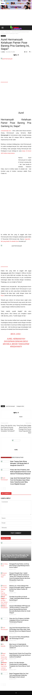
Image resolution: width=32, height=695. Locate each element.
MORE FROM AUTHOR (17, 457)
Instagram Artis (20, 406)
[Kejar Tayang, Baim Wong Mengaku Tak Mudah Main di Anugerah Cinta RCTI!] (5, 463)
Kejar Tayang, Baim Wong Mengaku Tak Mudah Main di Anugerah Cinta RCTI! (19, 463)
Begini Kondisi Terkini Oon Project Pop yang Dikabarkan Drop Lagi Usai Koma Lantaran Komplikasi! (20, 655)
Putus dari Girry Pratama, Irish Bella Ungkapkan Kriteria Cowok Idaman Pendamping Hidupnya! (20, 472)
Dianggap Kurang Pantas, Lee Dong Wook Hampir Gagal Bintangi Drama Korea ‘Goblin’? (19, 565)
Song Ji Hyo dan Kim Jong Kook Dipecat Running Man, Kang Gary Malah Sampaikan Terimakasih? (8, 428)
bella (3, 51)
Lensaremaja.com (6, 130)
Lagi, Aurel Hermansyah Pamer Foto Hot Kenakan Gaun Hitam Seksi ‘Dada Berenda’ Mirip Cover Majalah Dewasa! (20, 629)
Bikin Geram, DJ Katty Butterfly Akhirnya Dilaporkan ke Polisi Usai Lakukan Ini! (18, 646)
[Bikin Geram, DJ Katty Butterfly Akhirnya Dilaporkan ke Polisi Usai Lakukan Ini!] (4, 646)
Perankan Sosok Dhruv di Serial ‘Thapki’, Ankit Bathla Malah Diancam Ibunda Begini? (19, 598)
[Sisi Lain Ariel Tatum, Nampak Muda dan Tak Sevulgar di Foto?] (4, 638)
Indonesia (3, 35)
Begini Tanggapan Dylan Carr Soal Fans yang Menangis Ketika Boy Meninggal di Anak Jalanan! (18, 675)
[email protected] (4, 82)
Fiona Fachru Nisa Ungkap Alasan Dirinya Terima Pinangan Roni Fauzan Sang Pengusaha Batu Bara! (24, 429)
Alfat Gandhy (5, 559)
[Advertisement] (16, 20)
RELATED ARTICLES (6, 457)
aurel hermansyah (10, 406)
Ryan (2, 295)
